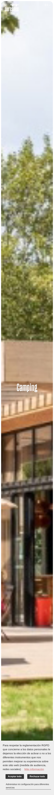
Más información (34, 769)
